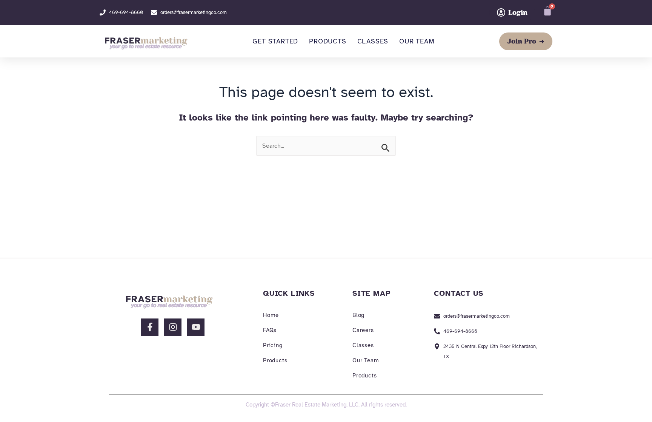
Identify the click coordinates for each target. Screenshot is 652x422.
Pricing (273, 345)
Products (327, 41)
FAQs (270, 330)
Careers (363, 330)
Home (271, 315)
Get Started (275, 41)
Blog (358, 315)
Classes (373, 41)
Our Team (416, 41)
